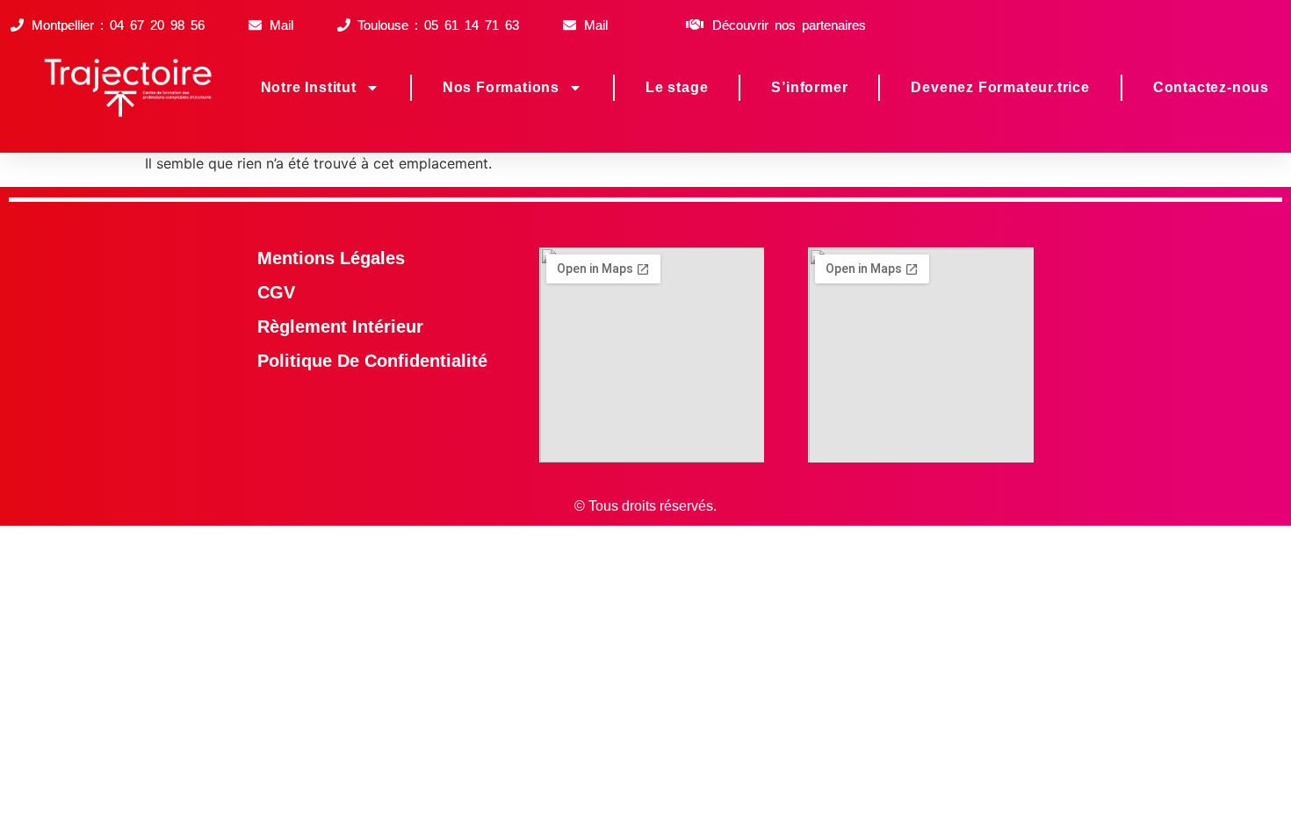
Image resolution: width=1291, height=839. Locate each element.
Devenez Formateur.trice (1000, 87)
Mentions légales (331, 258)
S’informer (809, 87)
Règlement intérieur (340, 326)
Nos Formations (501, 87)
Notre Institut (309, 87)
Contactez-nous (1211, 87)
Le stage (677, 87)
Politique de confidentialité (372, 360)
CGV (276, 292)
